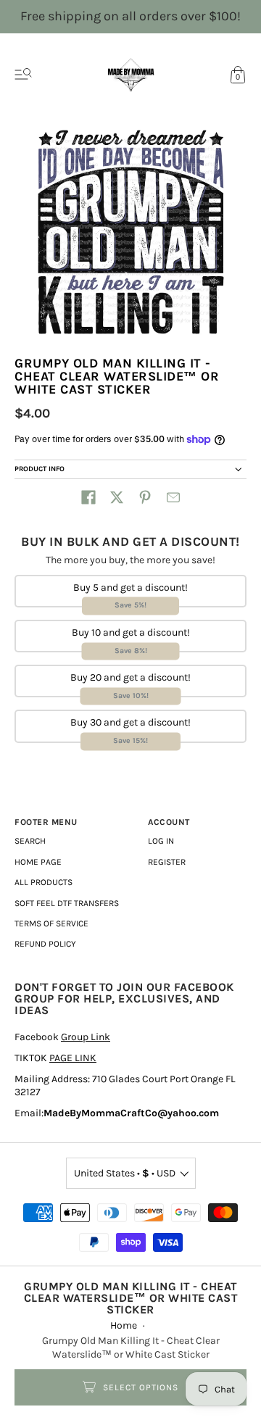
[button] (88, 497)
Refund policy (45, 944)
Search (30, 841)
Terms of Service (51, 923)
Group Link (85, 1037)
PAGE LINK (72, 1058)
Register (167, 862)
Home (123, 1325)
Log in (161, 841)
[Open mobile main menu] (23, 74)
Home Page (38, 862)
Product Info (39, 469)
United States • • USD (124, 1173)
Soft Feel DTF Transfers (66, 903)
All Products (43, 882)
